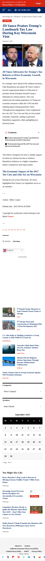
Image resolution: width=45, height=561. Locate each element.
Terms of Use (20, 5)
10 (17, 435)
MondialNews (6, 341)
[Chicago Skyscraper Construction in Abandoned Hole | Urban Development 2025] (8, 325)
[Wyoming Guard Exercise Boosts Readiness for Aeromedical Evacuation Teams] (36, 493)
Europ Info (5, 378)
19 (28, 442)
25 (23, 449)
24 (17, 449)
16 (11, 442)
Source (11, 216)
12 (28, 435)
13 (34, 435)
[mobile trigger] (4, 10)
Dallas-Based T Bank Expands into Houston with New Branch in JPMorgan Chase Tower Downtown (22, 525)
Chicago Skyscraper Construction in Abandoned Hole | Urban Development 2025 (29, 324)
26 (28, 449)
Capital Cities (20, 353)
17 (17, 442)
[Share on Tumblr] (34, 557)
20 (34, 442)
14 (40, 435)
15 (5, 442)
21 (40, 442)
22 (5, 449)
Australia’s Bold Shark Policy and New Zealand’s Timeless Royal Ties (28, 348)
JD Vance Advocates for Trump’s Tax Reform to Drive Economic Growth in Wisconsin (22, 139)
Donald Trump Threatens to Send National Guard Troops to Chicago (29, 311)
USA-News (16, 241)
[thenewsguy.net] (22, 10)
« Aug (4, 462)
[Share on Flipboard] (13, 557)
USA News (7, 21)
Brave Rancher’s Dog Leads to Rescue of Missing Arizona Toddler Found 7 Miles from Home (20, 479)
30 (11, 456)
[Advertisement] (22, 281)
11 (22, 435)
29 (5, 456)
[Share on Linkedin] (29, 557)
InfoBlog (19, 368)
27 (34, 449)
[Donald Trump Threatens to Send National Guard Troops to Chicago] (8, 312)
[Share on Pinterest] (18, 557)
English (10, 250)
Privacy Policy (7, 5)
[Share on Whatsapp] (23, 557)
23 (11, 449)
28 (40, 449)
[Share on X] (8, 557)
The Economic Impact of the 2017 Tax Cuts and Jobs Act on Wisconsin (22, 145)
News (18, 317)
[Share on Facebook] (2, 557)
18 (23, 442)
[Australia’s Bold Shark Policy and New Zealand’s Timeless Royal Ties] (8, 349)
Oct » (10, 462)
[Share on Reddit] (39, 557)
